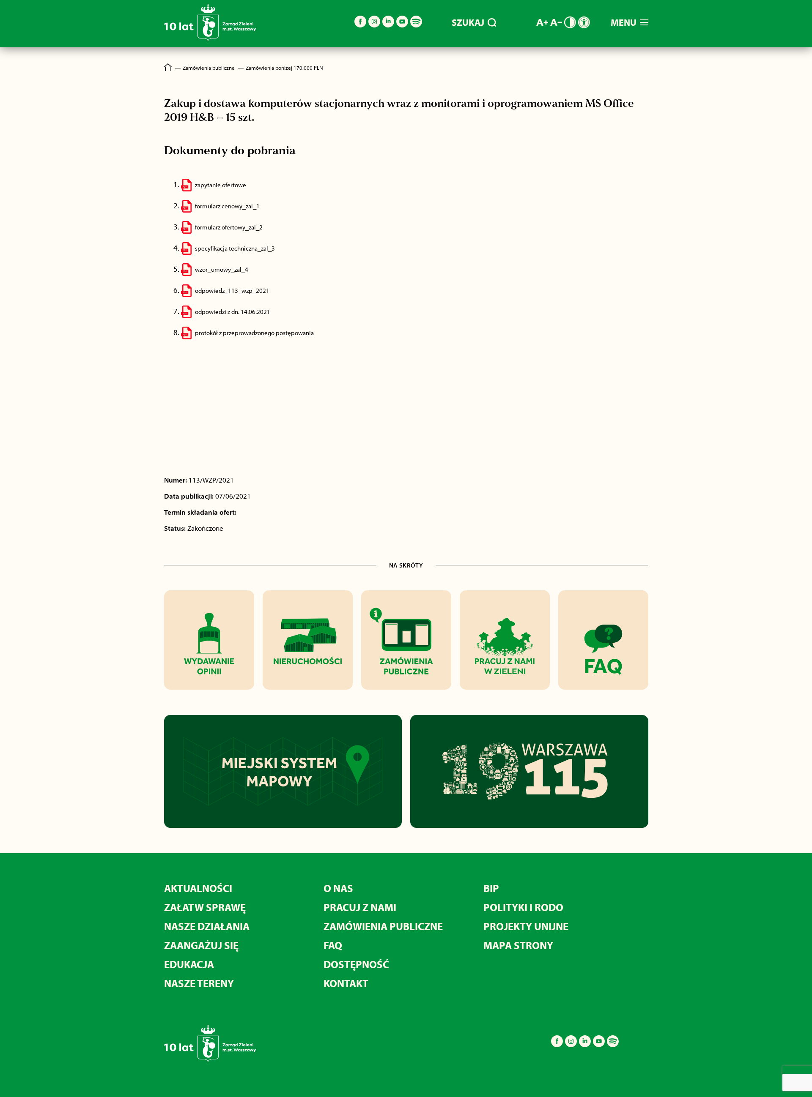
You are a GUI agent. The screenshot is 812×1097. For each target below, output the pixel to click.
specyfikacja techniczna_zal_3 (235, 248)
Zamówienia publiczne (383, 926)
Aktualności (198, 888)
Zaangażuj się (201, 945)
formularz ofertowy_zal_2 (229, 227)
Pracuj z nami (360, 907)
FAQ (333, 945)
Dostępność (356, 964)
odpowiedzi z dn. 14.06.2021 (232, 312)
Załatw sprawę (205, 907)
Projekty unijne (525, 926)
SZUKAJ (468, 22)
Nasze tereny (199, 983)
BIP (491, 888)
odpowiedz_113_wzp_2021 (232, 291)
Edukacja (189, 964)
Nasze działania (207, 926)
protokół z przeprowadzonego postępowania (254, 333)
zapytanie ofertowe (220, 185)
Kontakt (346, 983)
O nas (338, 888)
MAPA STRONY (518, 945)
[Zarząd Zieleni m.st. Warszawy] (210, 39)
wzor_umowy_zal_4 (221, 269)
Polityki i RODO (523, 907)
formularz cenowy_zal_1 (227, 206)
